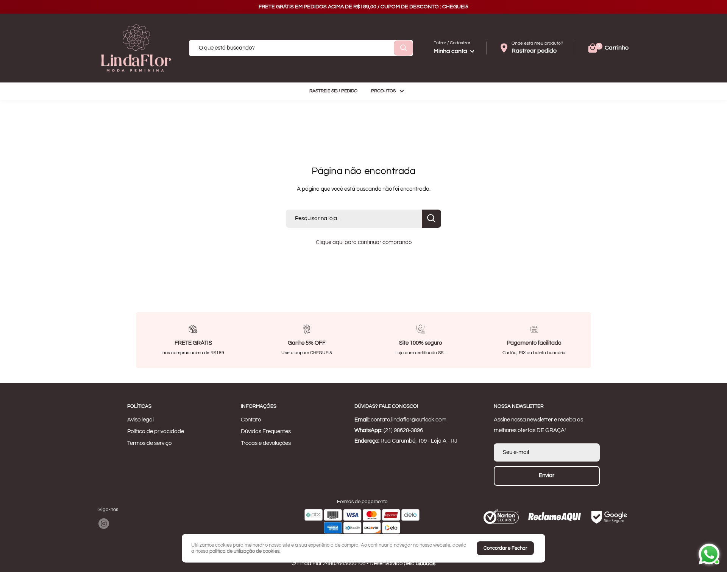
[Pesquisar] (403, 48)
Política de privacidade (155, 431)
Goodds (425, 563)
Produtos (383, 91)
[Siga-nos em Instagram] (103, 523)
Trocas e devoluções (266, 443)
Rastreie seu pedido (333, 91)
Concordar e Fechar (505, 548)
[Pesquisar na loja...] (431, 219)
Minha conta (451, 51)
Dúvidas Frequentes (266, 431)
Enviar (546, 475)
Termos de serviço (149, 443)
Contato (251, 420)
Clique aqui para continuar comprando (364, 242)
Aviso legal (140, 420)
